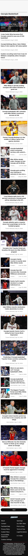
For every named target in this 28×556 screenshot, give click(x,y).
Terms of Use (21, 529)
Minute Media (10, 543)
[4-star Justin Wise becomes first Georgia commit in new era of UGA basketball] (14, 37)
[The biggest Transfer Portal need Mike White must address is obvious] (14, 393)
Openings (20, 521)
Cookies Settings (6, 539)
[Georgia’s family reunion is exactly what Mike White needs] (14, 262)
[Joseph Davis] (14, 265)
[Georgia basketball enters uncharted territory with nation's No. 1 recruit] (14, 151)
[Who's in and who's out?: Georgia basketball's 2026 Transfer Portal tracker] (14, 371)
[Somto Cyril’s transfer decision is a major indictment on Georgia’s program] (14, 284)
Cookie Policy (5, 532)
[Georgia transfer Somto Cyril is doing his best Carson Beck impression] (14, 327)
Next (14, 510)
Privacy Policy (5, 529)
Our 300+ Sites (21, 523)
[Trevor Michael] (5, 30)
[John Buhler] (14, 385)
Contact (3, 523)
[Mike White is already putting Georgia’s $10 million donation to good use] (14, 81)
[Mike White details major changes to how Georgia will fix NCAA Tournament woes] (14, 162)
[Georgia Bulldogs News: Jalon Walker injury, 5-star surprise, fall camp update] (14, 47)
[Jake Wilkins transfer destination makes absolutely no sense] (14, 301)
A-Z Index (20, 536)
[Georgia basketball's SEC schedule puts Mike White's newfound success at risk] (14, 107)
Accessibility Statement (5, 536)
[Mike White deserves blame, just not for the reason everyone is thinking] (14, 491)
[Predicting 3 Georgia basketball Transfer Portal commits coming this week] (14, 353)
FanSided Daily (5, 526)
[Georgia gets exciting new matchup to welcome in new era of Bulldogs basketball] (14, 173)
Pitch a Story (20, 526)
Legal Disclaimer (22, 532)
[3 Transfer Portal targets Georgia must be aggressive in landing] (14, 462)
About (3, 521)
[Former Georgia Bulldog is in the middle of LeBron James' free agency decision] (14, 133)
